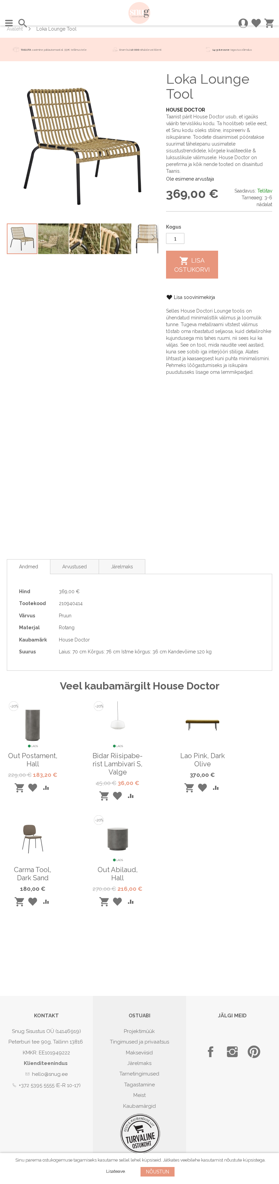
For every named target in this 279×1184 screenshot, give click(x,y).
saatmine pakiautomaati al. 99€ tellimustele (54, 49)
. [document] (140, 1165)
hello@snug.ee (50, 1074)
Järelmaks (122, 566)
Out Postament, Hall (33, 760)
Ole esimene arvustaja (190, 179)
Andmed (28, 566)
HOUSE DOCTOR (185, 110)
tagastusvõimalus (241, 49)
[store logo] (140, 13)
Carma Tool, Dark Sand (32, 874)
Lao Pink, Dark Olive (202, 760)
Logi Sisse (243, 23)
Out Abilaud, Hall (118, 874)
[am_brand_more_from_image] (32, 747)
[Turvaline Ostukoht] (140, 1152)
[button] (53, 239)
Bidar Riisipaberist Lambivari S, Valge (118, 764)
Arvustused (74, 566)
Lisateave (115, 1171)
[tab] (28, 566)
